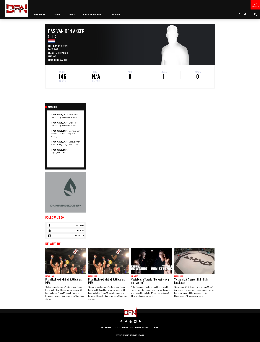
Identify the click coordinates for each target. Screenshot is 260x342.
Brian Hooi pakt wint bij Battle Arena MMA (63, 281)
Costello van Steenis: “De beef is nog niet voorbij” (65, 133)
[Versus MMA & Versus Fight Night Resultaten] (194, 261)
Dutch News (49, 276)
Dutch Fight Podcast (93, 14)
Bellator (134, 276)
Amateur (64, 60)
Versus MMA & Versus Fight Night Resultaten (191, 281)
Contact (116, 14)
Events (57, 14)
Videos (72, 14)
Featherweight (61, 53)
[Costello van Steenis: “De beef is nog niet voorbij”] (151, 261)
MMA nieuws (39, 14)
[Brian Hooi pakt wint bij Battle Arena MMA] (65, 261)
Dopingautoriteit (58, 152)
